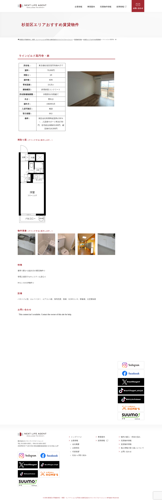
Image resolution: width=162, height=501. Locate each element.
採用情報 (120, 7)
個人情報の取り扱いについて (132, 448)
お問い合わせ (138, 6)
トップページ (76, 437)
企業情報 (78, 7)
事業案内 (91, 7)
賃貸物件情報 (126, 444)
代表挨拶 (75, 451)
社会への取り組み (79, 455)
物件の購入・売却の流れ (130, 437)
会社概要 (75, 444)
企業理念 (75, 448)
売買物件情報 (105, 7)
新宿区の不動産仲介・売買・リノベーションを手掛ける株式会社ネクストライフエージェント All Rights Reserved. (83, 497)
